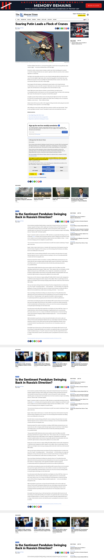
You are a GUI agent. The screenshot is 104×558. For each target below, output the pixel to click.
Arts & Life (44, 19)
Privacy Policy (38, 134)
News (18, 19)
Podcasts (50, 19)
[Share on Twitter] (58, 28)
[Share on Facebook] (56, 28)
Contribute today (81, 15)
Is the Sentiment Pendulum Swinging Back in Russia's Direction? (40, 215)
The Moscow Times (20, 27)
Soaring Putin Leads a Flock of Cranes (41, 24)
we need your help (33, 155)
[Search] (88, 19)
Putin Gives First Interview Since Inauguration (38, 117)
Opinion (38, 19)
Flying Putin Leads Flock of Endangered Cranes (38, 118)
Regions (29, 19)
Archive (54, 19)
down (34, 236)
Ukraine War (23, 19)
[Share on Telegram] (60, 28)
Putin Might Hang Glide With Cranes (36, 115)
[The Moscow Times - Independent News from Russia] (26, 15)
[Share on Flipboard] (66, 28)
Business (34, 19)
